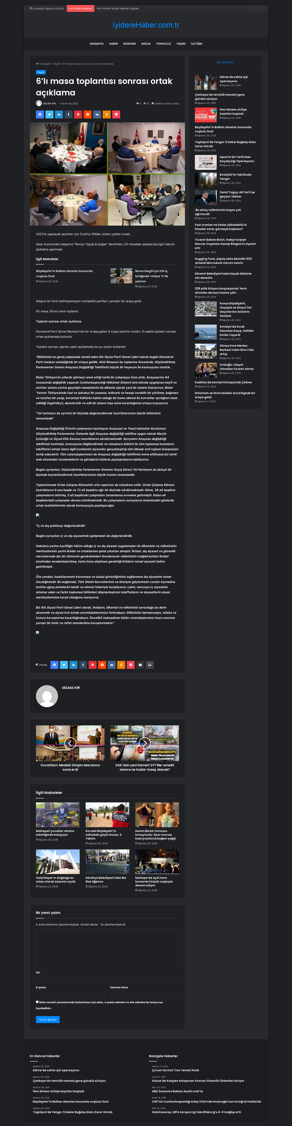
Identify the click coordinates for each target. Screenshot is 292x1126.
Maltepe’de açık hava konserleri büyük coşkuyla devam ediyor (154, 881)
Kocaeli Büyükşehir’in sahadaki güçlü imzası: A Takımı (104, 834)
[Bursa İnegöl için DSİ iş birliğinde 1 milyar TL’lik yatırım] (121, 275)
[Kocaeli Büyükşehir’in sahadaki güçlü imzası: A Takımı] (107, 814)
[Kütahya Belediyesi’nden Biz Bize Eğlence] (107, 861)
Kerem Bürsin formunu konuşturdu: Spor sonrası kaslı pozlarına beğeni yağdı (155, 834)
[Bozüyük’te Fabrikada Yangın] (206, 180)
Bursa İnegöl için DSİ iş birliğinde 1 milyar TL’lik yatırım (151, 276)
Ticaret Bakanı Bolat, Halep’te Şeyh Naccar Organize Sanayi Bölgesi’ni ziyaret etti (225, 244)
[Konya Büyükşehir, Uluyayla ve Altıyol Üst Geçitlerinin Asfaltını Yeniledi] (206, 308)
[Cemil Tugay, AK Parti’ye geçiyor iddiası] (206, 197)
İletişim (196, 43)
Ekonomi (129, 43)
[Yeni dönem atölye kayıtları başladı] (206, 115)
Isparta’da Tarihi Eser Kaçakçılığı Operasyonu (237, 159)
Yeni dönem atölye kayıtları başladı (117, 8)
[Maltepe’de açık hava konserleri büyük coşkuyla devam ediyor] (157, 861)
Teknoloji (163, 43)
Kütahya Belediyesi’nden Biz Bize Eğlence (106, 880)
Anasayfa (96, 43)
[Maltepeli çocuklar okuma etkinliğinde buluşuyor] (58, 814)
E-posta (42, 987)
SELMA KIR (49, 103)
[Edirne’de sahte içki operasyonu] (206, 82)
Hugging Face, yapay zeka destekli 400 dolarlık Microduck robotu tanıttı (223, 261)
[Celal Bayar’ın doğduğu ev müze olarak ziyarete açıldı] (58, 861)
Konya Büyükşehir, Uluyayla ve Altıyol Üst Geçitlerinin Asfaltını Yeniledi (236, 309)
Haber (113, 43)
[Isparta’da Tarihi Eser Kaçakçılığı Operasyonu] (206, 162)
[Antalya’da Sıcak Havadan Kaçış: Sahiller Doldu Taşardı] (206, 332)
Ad (39, 972)
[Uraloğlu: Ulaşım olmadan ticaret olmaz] (206, 370)
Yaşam (181, 43)
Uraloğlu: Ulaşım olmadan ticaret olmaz (237, 367)
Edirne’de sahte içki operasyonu (234, 79)
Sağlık (146, 43)
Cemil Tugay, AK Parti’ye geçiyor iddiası (237, 194)
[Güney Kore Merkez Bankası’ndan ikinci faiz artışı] (206, 351)
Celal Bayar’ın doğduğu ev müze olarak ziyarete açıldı (55, 880)
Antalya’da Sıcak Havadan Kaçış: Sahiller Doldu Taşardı (237, 331)
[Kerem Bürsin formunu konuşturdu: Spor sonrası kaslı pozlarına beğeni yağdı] (157, 814)
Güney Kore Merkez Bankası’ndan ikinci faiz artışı (237, 350)
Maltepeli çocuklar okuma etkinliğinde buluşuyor (55, 833)
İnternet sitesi (119, 987)
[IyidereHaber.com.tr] (146, 25)
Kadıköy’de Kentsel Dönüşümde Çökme (223, 382)
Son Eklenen (225, 62)
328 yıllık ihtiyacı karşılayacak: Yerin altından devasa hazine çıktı (221, 291)
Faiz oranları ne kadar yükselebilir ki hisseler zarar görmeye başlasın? (221, 227)
